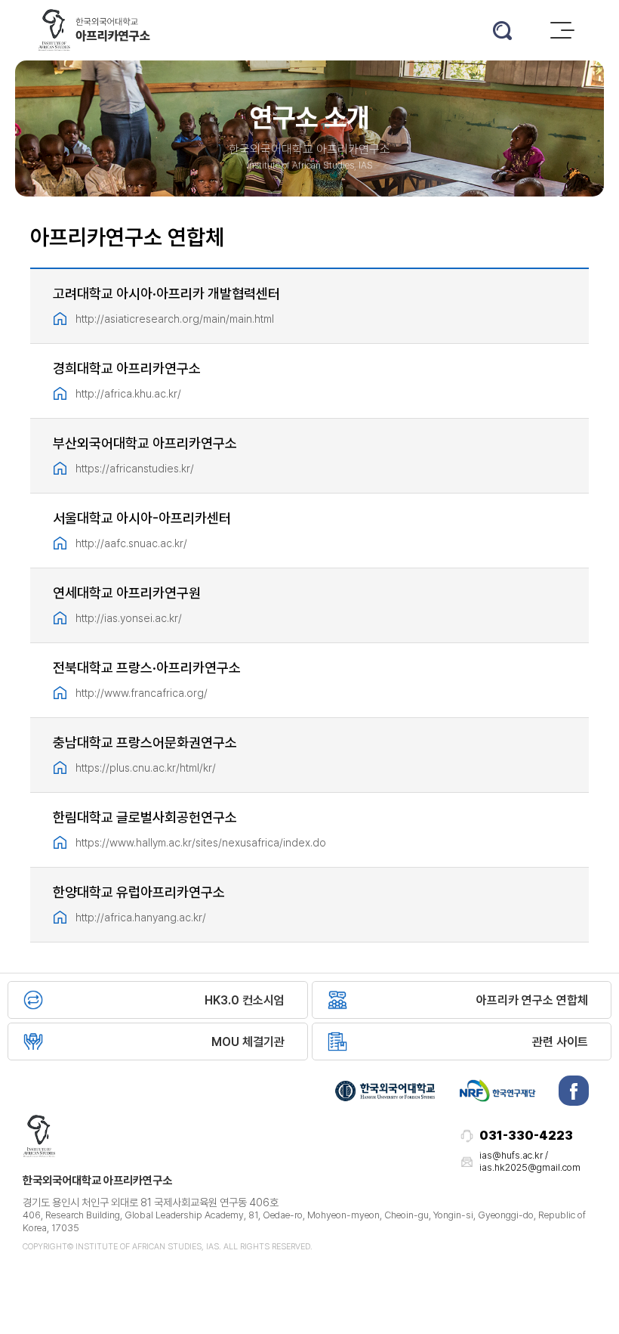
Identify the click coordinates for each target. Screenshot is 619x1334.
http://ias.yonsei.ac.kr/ (128, 617)
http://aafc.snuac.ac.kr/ (131, 543)
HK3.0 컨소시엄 (245, 1000)
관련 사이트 (560, 1042)
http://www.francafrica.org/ (141, 692)
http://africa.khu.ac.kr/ (128, 393)
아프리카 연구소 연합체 (532, 1000)
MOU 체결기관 (248, 1042)
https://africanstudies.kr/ (134, 468)
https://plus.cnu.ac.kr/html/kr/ (145, 767)
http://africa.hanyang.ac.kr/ (140, 917)
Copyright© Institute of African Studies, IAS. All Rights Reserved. (168, 1246)
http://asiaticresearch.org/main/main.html (174, 318)
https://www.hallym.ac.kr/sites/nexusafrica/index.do (200, 842)
